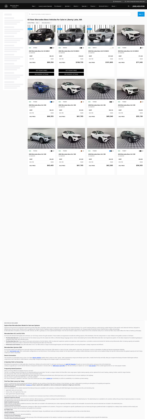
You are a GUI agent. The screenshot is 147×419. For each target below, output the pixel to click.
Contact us (29, 385)
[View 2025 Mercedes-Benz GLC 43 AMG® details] (41, 35)
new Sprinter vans (14, 351)
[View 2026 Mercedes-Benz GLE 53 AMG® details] (71, 35)
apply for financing (71, 364)
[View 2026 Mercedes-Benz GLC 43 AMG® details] (130, 35)
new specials (92, 365)
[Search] (128, 6)
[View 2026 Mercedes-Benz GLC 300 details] (41, 89)
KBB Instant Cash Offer (59, 365)
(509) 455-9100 (139, 6)
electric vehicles (37, 357)
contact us (49, 378)
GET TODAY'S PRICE (41, 70)
